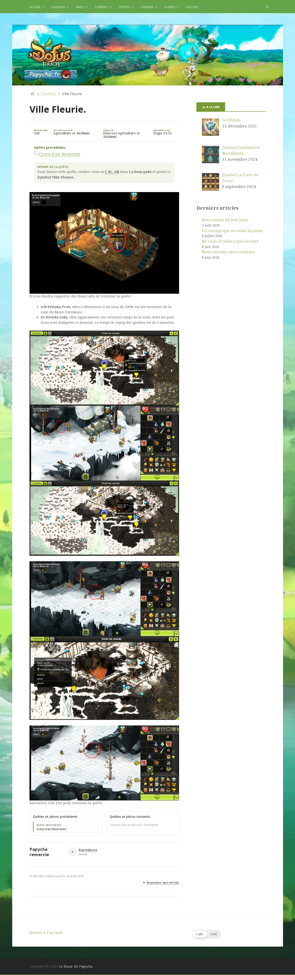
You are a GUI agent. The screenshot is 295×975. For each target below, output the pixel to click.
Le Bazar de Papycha (75, 966)
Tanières (101, 7)
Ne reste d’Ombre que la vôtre (230, 241)
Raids (80, 7)
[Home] (32, 94)
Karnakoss (88, 850)
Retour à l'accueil (46, 932)
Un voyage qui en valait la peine (232, 230)
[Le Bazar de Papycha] (147, 55)
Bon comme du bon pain (225, 219)
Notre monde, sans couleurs (228, 252)
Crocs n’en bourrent (59, 154)
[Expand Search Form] (267, 6)
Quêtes (124, 7)
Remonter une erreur (163, 882)
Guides (169, 7)
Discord (192, 7)
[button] (206, 934)
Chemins (147, 7)
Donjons (58, 7)
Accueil (35, 7)
